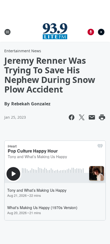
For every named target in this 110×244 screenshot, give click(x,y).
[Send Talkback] (91, 32)
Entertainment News (22, 50)
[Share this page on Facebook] (71, 117)
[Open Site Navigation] (7, 32)
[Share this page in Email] (92, 117)
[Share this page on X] (81, 117)
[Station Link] (55, 32)
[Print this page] (102, 117)
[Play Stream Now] (101, 32)
